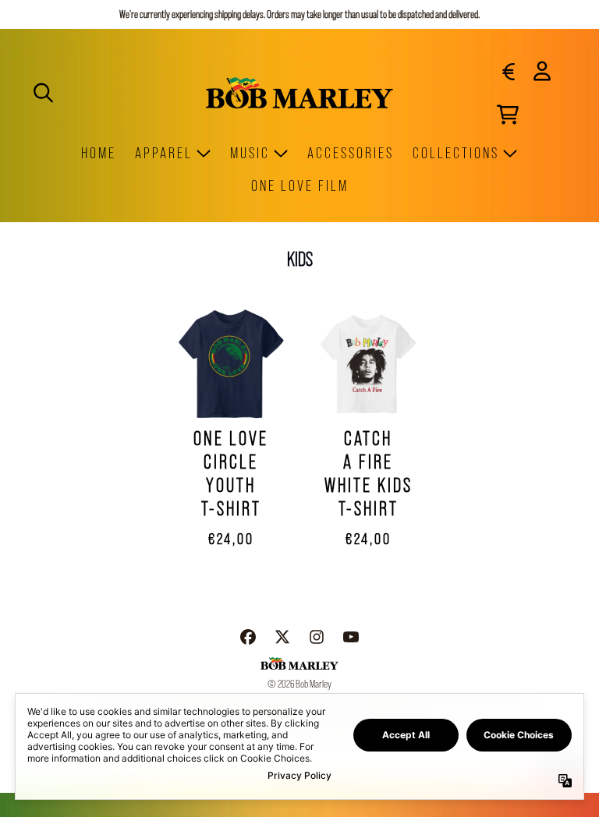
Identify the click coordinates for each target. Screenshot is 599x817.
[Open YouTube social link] (351, 637)
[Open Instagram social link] (317, 637)
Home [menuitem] (98, 152)
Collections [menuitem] (456, 152)
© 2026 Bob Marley (299, 683)
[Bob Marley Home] (299, 92)
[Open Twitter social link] (282, 637)
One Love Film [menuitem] (300, 185)
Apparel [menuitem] (164, 152)
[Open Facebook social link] (248, 637)
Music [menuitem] (250, 152)
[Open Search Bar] (42, 93)
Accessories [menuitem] (350, 152)
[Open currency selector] (508, 71)
